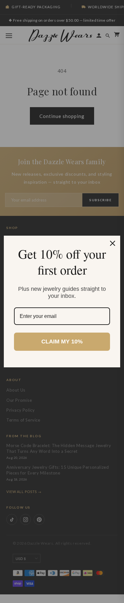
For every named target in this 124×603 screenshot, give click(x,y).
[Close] (112, 243)
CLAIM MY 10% (62, 341)
